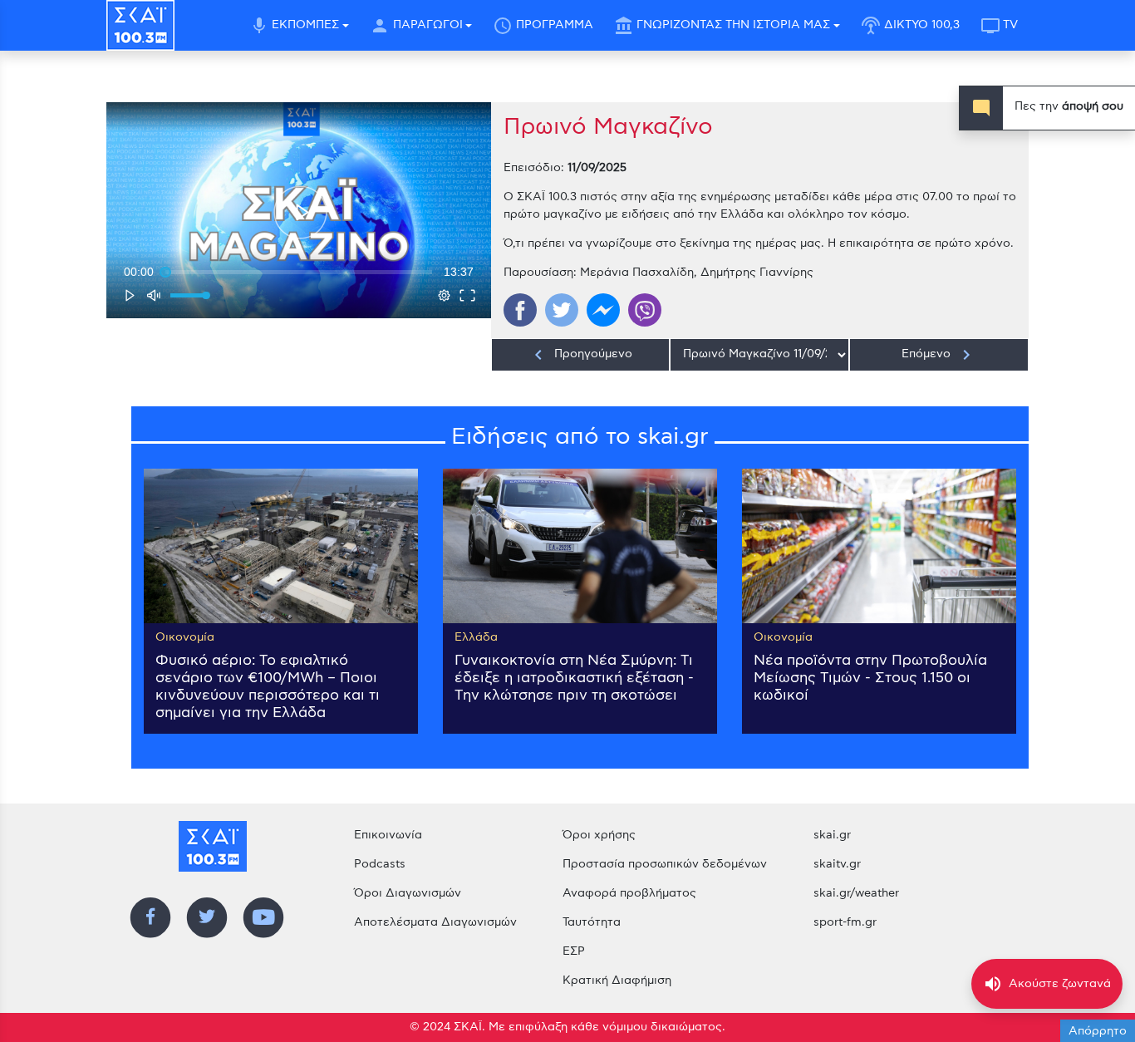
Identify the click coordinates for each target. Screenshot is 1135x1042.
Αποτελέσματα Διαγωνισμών (435, 922)
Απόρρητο (1098, 1031)
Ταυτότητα (592, 922)
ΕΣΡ (574, 951)
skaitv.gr (837, 864)
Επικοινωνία (388, 835)
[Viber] (644, 310)
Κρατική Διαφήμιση (617, 980)
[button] (300, 212)
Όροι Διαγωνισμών (407, 893)
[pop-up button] (444, 295)
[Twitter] (561, 310)
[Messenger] (603, 310)
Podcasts (379, 864)
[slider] (298, 272)
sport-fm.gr (845, 922)
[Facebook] (520, 310)
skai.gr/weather (856, 893)
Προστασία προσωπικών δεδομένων (665, 864)
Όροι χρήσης (599, 835)
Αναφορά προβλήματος (629, 893)
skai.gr (832, 835)
